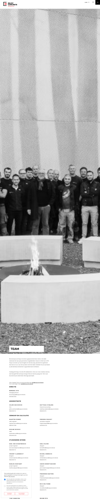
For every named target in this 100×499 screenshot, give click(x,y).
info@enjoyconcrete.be (37, 382)
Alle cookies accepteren (22, 494)
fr (97, 2)
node (86, 2)
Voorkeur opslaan (9, 494)
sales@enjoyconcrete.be (27, 384)
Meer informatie (12, 476)
